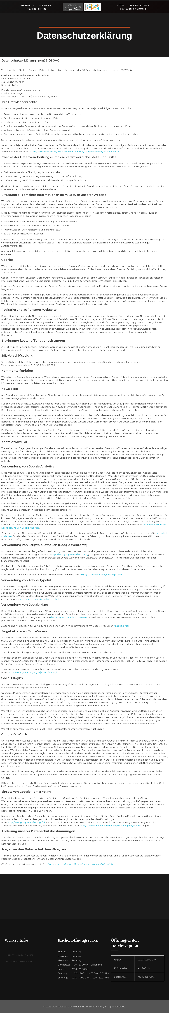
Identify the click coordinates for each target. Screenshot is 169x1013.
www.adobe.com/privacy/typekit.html (39, 599)
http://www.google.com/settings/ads (27, 822)
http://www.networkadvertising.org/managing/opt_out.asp (110, 825)
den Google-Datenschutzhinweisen (69, 617)
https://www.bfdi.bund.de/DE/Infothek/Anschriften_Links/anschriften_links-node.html (74, 151)
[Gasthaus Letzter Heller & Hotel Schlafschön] (82, 7)
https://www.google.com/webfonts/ (69, 554)
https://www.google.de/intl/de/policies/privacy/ (32, 672)
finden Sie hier (121, 626)
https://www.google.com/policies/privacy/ (101, 574)
